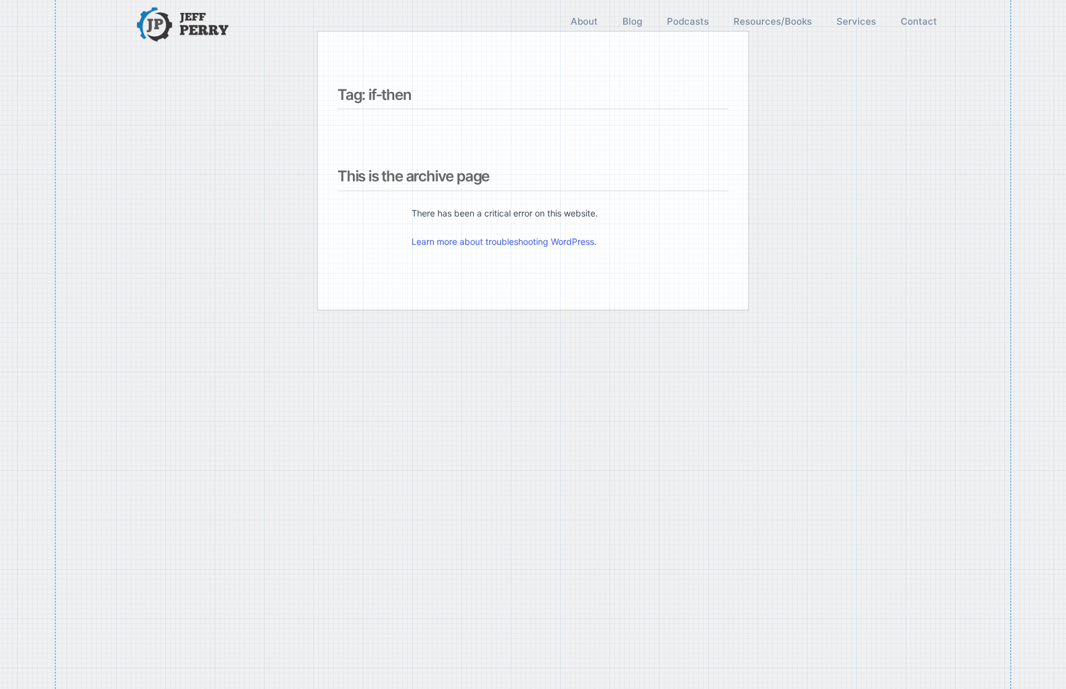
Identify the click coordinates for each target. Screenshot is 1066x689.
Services (856, 21)
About (584, 21)
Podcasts (688, 21)
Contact (919, 21)
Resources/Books (772, 21)
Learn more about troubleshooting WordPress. (504, 241)
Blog (632, 21)
